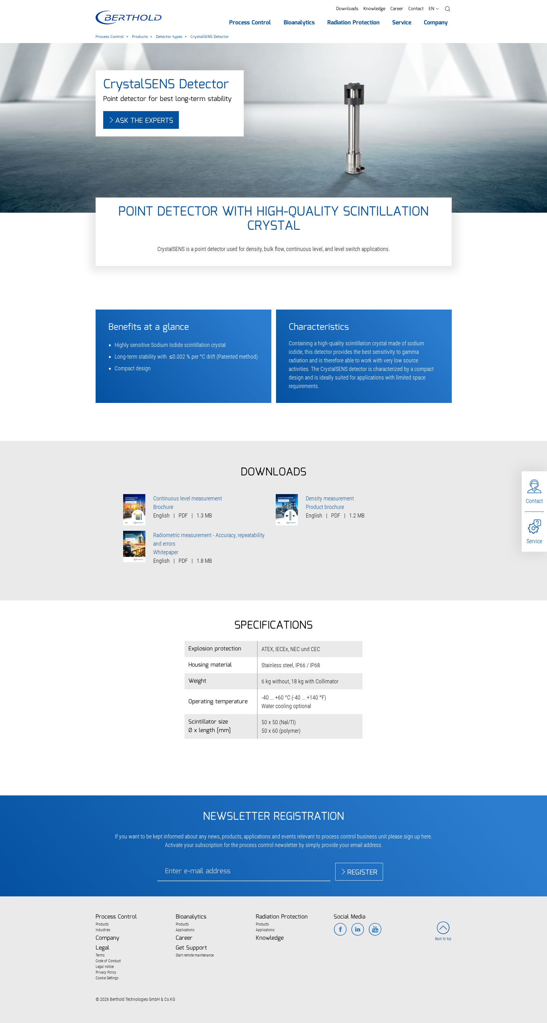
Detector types (169, 37)
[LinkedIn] (357, 929)
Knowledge (374, 8)
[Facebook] (340, 929)
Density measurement (330, 498)
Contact (416, 8)
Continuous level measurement (187, 498)
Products (140, 37)
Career (396, 8)
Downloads (347, 8)
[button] (447, 9)
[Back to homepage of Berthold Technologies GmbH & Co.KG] (128, 17)
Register (362, 872)
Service (534, 541)
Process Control (110, 37)
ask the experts (144, 120)
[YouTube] (374, 929)
